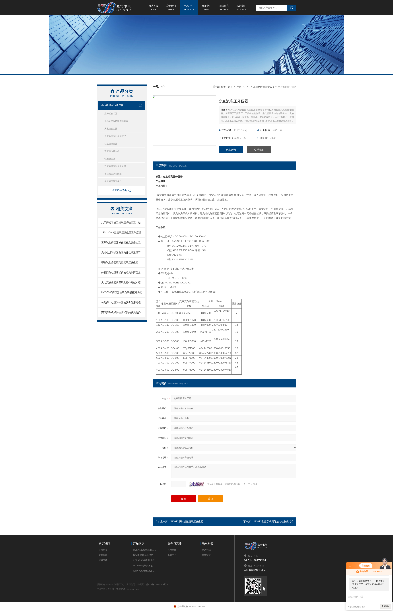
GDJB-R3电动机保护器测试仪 (144, 555)
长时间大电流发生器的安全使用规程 (121, 302)
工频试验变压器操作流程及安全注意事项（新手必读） (123, 242)
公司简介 (103, 550)
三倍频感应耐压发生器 (115, 166)
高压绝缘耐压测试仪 (112, 105)
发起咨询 (385, 606)
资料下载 (103, 560)
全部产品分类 (119, 190)
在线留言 (224, 7)
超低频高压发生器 (113, 181)
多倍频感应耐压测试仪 (115, 136)
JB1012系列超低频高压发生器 (186, 521)
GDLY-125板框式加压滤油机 (144, 550)
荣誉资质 (103, 555)
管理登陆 (120, 589)
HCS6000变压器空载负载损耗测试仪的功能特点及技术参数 (123, 292)
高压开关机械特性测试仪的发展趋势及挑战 (123, 312)
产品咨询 (231, 149)
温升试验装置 (110, 113)
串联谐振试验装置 (113, 174)
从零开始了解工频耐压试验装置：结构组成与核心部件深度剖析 (123, 222)
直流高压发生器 (111, 151)
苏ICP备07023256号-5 (157, 584)
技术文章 (172, 550)
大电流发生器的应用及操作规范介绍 (121, 282)
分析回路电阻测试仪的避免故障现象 (121, 272)
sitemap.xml (133, 589)
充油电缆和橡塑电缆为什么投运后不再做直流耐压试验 (123, 252)
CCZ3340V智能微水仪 (144, 560)
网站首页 (153, 7)
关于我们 (171, 7)
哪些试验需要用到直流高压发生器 (119, 262)
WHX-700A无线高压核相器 (144, 571)
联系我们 (241, 7)
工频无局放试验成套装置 (116, 121)
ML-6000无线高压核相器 (144, 565)
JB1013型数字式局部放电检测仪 (271, 521)
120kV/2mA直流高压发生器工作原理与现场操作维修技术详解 (123, 232)
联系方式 (206, 550)
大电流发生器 (110, 128)
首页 (230, 86)
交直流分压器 (110, 143)
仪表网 (110, 589)
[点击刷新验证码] (196, 484)
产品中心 (188, 7)
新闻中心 (206, 7)
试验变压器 (109, 158)
